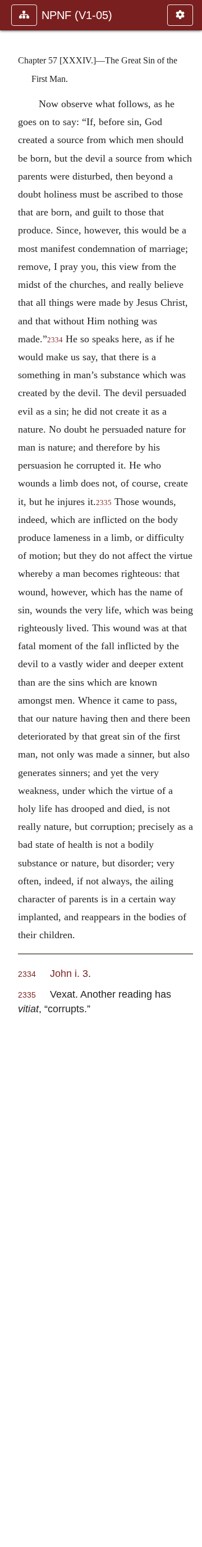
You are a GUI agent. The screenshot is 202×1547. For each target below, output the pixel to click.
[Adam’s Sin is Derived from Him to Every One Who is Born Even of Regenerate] (189, 773)
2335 (104, 503)
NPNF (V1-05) (77, 15)
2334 (55, 340)
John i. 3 (69, 973)
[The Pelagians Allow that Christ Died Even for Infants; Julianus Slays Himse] (13, 773)
